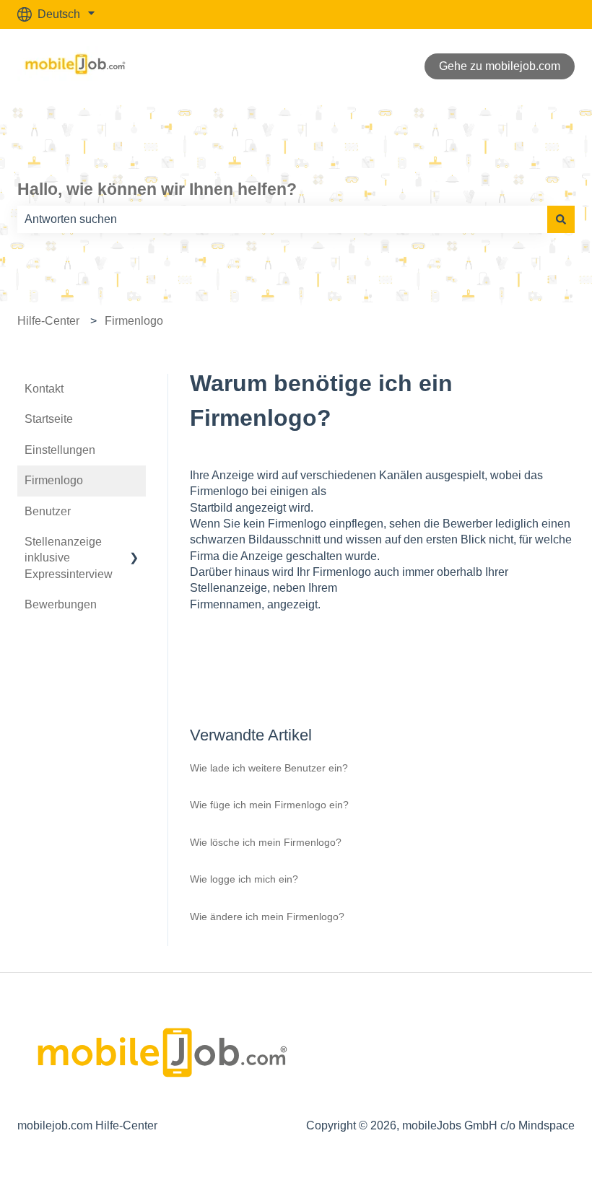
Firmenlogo (134, 321)
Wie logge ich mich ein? (244, 879)
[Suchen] (561, 219)
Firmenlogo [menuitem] (54, 480)
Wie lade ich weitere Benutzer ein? (269, 768)
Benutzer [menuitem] (48, 511)
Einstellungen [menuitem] (60, 450)
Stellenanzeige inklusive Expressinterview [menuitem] (69, 557)
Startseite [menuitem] (49, 419)
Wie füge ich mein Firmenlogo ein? (269, 804)
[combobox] (282, 219)
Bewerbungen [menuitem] (61, 604)
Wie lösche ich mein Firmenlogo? (265, 842)
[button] (134, 543)
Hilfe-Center (48, 321)
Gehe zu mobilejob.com (499, 66)
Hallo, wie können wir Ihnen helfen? (157, 189)
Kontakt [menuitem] (44, 388)
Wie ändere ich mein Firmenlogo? (267, 916)
